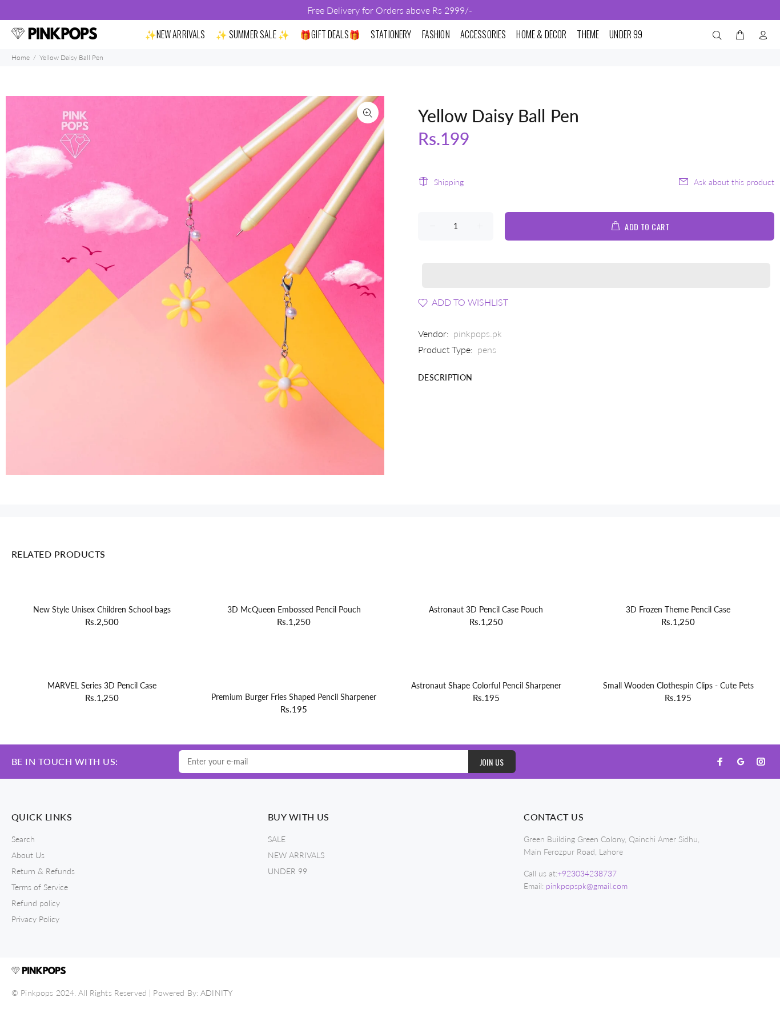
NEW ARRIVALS (296, 855)
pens (486, 349)
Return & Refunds (43, 871)
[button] (596, 264)
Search (23, 839)
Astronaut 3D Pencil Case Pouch (486, 609)
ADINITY (216, 993)
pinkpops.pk (477, 333)
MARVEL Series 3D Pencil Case (101, 685)
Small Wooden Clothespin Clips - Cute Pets (678, 685)
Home (20, 57)
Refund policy (35, 903)
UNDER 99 (287, 871)
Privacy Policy (35, 919)
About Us (28, 855)
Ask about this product (734, 182)
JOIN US (492, 762)
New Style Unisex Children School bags (102, 609)
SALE (277, 839)
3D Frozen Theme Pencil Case (678, 609)
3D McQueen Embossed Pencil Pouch (294, 609)
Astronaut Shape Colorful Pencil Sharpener (486, 685)
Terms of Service (39, 887)
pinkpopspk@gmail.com (587, 886)
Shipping (449, 182)
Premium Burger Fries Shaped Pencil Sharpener (293, 697)
